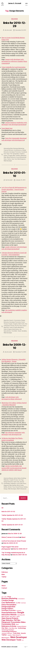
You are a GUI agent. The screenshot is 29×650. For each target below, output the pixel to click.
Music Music (13, 616)
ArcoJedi (9, 30)
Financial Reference (9, 613)
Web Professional (21, 489)
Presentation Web (8, 624)
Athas (5, 596)
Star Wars (5, 628)
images (7, 59)
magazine (18, 433)
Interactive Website (9, 615)
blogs (25, 61)
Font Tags (6, 153)
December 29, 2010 (20, 30)
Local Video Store (21, 483)
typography (15, 138)
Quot (17, 624)
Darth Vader (23, 602)
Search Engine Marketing (16, 327)
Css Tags (21, 480)
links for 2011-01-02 (8, 511)
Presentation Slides (18, 622)
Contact (4, 588)
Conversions (17, 320)
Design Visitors (7, 609)
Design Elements (8, 481)
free (10, 138)
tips (6, 310)
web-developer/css (18, 140)
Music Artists (5, 616)
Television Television (7, 633)
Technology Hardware (8, 630)
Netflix (5, 487)
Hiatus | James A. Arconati (10, 537)
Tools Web (16, 633)
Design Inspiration (8, 607)
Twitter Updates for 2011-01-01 (12, 525)
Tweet (19, 331)
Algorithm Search (8, 320)
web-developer (15, 59)
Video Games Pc (16, 635)
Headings (13, 483)
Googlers (15, 324)
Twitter (9, 159)
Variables (24, 331)
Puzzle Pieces (19, 487)
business (13, 123)
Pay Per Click (18, 325)
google (7, 247)
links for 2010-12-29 (14, 24)
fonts (7, 138)
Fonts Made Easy (7, 128)
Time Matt (14, 331)
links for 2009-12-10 (14, 346)
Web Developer (8, 160)
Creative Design (8, 600)
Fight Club (16, 481)
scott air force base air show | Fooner (14, 541)
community (5, 63)
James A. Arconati (14, 3)
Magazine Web (8, 485)
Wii (22, 640)
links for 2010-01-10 (14, 174)
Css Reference (18, 150)
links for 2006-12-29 (15, 533)
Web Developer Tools (11, 640)
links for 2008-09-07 (20, 549)
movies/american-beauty (18, 468)
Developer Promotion (15, 152)
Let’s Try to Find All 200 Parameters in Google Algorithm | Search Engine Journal (14, 189)
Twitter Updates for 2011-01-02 (12, 515)
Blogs (9, 596)
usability (18, 310)
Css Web (18, 602)
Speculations (7, 331)
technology (22, 628)
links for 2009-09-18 (10, 543)
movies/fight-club (16, 466)
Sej (20, 329)
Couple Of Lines (13, 480)
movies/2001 (6, 468)
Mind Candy (20, 485)
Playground (6, 622)
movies (7, 466)
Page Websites (7, 620)
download (23, 138)
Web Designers (21, 159)
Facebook (24, 152)
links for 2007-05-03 (20, 555)
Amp (3, 596)
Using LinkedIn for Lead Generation (13, 67)
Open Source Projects (10, 618)
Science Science (21, 626)
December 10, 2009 (20, 352)
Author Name (17, 478)
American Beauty (8, 478)
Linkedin (18, 155)
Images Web (11, 155)
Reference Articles (9, 626)
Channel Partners (8, 150)
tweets (23, 633)
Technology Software (9, 631)
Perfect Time (11, 487)
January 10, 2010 (20, 180)
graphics (20, 61)
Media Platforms (11, 157)
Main (3, 574)
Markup (14, 485)
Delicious (14, 19)
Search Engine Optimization (11, 329)
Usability (10, 635)
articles (7, 123)
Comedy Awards (21, 598)
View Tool (14, 159)
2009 (15, 470)
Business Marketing (18, 148)
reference (14, 61)
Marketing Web (21, 614)
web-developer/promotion (17, 125)
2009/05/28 (5, 470)
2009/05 (11, 470)
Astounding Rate (8, 148)
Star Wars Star (13, 628)
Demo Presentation (9, 605)
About (23, 537)
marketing (20, 123)
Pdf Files (17, 620)
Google (10, 324)
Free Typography (14, 153)
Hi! (2, 508)
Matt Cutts (21, 324)
